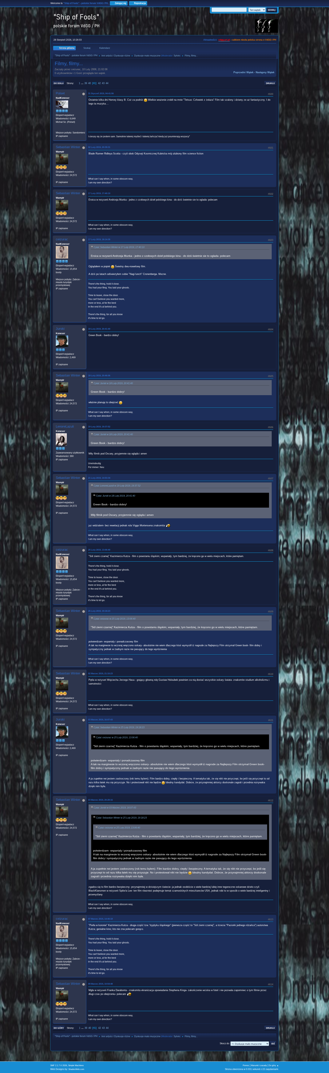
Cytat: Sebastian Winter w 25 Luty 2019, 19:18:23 (119, 727)
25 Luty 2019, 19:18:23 (99, 611)
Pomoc (246, 1065)
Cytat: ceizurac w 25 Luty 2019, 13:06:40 (115, 618)
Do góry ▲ (274, 1065)
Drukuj (270, 83)
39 (85, 83)
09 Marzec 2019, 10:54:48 (100, 984)
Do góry (59, 1028)
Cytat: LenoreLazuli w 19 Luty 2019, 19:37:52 (117, 485)
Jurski (60, 329)
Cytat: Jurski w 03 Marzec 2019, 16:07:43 (115, 807)
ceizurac (62, 239)
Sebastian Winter (68, 147)
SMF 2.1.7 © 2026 (58, 1065)
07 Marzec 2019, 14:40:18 (100, 919)
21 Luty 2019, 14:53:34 (99, 478)
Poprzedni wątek (243, 72)
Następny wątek (265, 72)
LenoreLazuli (65, 426)
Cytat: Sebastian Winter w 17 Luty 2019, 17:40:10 (119, 247)
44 (107, 83)
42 (99, 83)
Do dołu (59, 83)
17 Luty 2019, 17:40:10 (99, 193)
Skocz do (224, 1043)
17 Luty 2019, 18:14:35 (99, 239)
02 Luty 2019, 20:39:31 (99, 147)
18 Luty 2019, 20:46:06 (99, 375)
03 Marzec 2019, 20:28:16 (100, 800)
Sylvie (177, 55)
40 (89, 83)
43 (103, 83)
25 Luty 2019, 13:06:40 (99, 550)
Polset (60, 93)
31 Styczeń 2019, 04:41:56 (101, 93)
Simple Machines (76, 1065)
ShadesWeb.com (76, 1069)
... (82, 83)
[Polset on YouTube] (57, 129)
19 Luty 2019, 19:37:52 (99, 426)
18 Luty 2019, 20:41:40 (99, 329)
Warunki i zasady (259, 1065)
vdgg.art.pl (224, 40)
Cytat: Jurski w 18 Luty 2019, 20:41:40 (113, 383)
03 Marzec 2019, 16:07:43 (100, 719)
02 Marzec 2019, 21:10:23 (100, 673)
